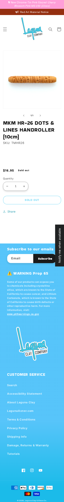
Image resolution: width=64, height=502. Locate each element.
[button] (5, 29)
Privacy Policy (17, 428)
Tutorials (13, 453)
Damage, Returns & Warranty (28, 445)
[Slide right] (40, 115)
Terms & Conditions (21, 419)
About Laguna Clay (21, 402)
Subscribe (45, 258)
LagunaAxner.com (20, 411)
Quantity (8, 178)
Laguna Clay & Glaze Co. (36, 500)
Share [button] (11, 211)
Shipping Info (17, 436)
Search (12, 385)
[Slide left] (24, 115)
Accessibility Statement (24, 393)
